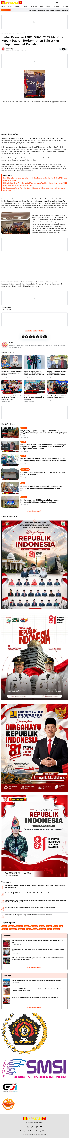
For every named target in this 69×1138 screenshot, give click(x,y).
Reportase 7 (30, 1134)
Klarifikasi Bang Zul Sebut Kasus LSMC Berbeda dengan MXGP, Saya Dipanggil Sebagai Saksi (38, 950)
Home (3, 6)
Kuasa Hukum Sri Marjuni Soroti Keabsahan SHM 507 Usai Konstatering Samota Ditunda (57, 373)
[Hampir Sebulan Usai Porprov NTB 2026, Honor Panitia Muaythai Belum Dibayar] (6, 983)
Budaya (48, 6)
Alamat (32, 1131)
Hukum (10, 6)
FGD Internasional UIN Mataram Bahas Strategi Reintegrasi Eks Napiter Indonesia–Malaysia (39, 501)
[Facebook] (26, 336)
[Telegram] (33, 336)
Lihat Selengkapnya (33, 511)
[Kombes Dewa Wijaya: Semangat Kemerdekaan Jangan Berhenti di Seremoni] (11, 362)
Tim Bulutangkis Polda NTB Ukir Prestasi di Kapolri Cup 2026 (57, 396)
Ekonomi (24, 6)
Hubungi (38, 1131)
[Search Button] (61, 2)
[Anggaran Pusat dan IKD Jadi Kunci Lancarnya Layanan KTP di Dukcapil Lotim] (10, 474)
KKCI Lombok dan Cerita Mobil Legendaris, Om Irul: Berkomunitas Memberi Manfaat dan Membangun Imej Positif (38, 958)
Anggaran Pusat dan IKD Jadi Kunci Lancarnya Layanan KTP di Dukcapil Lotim (42, 473)
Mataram (23, 497)
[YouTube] (41, 1126)
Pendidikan (33, 6)
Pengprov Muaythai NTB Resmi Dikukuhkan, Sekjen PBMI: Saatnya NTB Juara (11, 397)
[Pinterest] (37, 336)
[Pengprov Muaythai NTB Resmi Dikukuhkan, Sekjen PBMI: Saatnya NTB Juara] (11, 387)
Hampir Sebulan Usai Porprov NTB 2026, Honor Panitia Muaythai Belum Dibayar (30, 907)
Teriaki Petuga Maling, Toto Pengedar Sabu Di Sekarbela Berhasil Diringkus (28, 915)
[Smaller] (60, 49)
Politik (17, 6)
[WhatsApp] (41, 336)
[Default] (63, 49)
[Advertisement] (34, 116)
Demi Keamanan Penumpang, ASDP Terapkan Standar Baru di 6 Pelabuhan (34, 397)
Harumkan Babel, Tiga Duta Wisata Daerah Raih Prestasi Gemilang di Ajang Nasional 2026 (34, 373)
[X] (30, 336)
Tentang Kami (24, 1131)
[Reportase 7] (11, 2)
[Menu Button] (66, 2)
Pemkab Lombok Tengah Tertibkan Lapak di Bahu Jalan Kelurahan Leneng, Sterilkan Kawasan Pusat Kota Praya (43, 459)
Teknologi (56, 6)
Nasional (28, 330)
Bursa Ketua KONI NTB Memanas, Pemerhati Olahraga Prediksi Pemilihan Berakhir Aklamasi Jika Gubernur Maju (37, 989)
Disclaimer (45, 1131)
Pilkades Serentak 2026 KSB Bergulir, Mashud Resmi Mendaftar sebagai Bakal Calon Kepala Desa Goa (41, 487)
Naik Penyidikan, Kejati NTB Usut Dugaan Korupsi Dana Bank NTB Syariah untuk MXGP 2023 (38, 941)
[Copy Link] (23, 336)
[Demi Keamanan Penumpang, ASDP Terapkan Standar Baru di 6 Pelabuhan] (34, 387)
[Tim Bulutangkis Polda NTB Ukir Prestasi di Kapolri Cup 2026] (57, 387)
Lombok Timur (25, 469)
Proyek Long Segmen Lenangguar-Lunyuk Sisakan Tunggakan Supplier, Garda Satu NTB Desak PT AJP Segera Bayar (43, 433)
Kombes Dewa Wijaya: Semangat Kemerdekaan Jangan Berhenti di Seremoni (11, 373)
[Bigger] (66, 49)
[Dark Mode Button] (57, 2)
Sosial (41, 6)
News (35, 330)
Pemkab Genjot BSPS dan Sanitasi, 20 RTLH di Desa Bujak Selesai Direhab (28, 893)
